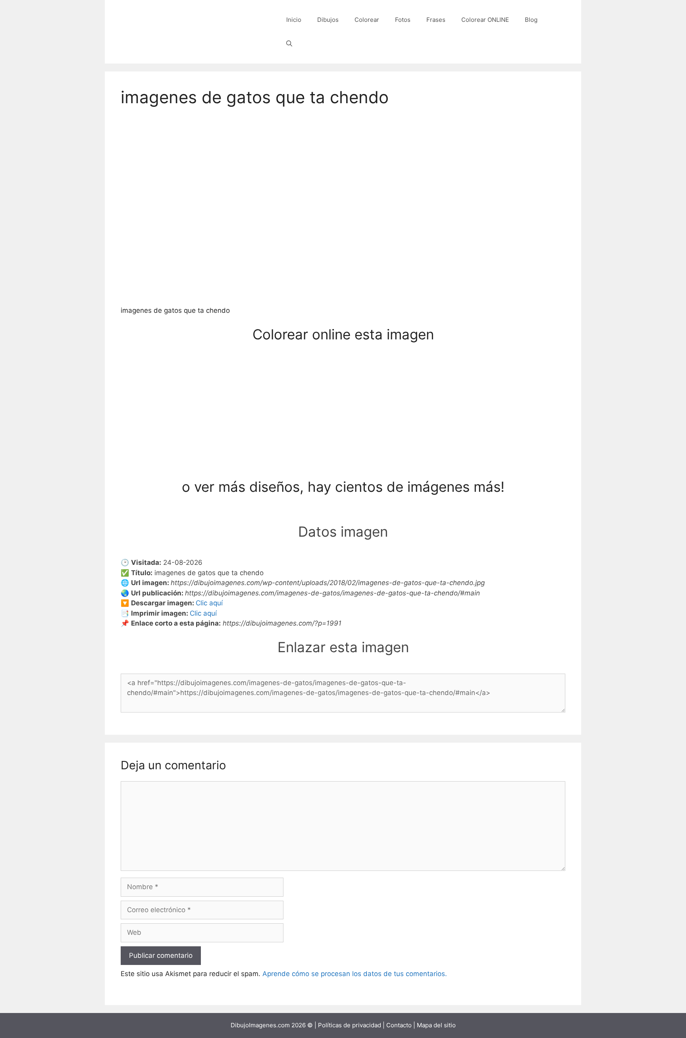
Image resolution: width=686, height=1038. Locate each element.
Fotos (402, 19)
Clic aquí (209, 603)
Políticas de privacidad (349, 1025)
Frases (435, 19)
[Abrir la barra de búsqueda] (289, 44)
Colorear (367, 19)
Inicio (293, 19)
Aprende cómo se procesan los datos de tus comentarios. (354, 974)
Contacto (399, 1025)
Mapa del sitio (436, 1025)
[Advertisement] (343, 419)
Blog (531, 19)
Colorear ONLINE (485, 19)
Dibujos (328, 19)
